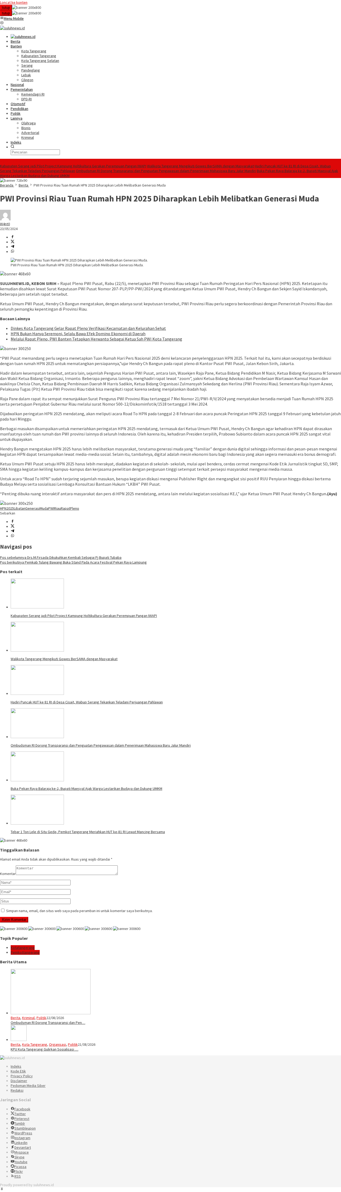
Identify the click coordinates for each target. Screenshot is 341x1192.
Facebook (22, 1109)
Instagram (22, 1137)
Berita (15, 1017)
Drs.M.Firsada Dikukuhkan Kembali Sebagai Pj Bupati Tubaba (60, 557)
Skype (19, 1157)
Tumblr (19, 1123)
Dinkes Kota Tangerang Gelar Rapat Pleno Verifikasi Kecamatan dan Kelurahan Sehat (88, 328)
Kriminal (28, 1017)
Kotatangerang (23, 947)
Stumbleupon (25, 1128)
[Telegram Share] (12, 246)
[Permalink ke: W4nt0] (5, 219)
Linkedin (20, 1142)
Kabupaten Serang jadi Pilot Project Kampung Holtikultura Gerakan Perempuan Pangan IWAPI (73, 166)
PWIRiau (54, 508)
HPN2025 (7, 508)
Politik (41, 1017)
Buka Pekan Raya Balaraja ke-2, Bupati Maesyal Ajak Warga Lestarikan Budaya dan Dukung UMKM (86, 788)
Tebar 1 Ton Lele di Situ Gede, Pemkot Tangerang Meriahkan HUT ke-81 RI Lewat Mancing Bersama (88, 831)
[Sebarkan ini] (12, 237)
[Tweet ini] (12, 242)
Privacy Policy (22, 1076)
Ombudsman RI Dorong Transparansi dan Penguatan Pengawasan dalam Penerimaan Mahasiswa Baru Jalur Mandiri (166, 170)
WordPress (23, 1133)
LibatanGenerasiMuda (31, 508)
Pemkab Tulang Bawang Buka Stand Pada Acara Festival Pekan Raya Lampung (73, 562)
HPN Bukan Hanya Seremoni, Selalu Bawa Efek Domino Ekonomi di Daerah (78, 333)
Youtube (20, 1161)
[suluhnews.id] (12, 28)
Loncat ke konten (13, 2)
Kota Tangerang (34, 1044)
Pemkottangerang (25, 952)
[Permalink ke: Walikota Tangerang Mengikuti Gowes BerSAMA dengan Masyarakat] (37, 650)
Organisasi (57, 1044)
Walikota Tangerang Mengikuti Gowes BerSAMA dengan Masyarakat (200, 166)
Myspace (21, 1152)
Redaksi (17, 1090)
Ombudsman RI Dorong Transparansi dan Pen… (48, 1022)
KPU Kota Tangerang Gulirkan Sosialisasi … (44, 1049)
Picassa (20, 1166)
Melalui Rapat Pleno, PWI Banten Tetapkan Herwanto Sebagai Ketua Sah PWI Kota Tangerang (96, 339)
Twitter (20, 1113)
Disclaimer (19, 1080)
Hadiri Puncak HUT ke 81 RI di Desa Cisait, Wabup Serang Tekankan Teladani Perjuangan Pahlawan (87, 702)
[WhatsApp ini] (12, 251)
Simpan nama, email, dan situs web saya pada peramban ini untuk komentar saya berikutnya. (79, 910)
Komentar (8, 873)
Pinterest (21, 1118)
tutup (6, 8)
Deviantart (22, 1147)
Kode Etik (18, 1071)
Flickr (18, 1171)
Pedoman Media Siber (28, 1085)
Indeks (16, 1066)
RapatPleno (70, 508)
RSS (17, 1176)
